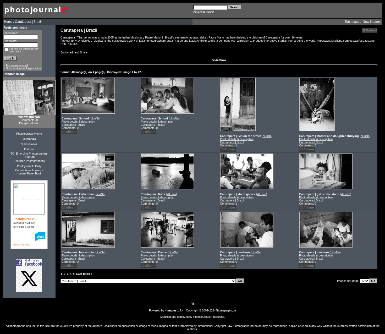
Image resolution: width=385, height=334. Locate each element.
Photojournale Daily (29, 166)
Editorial (29, 149)
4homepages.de (226, 310)
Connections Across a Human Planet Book (29, 172)
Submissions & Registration (23, 68)
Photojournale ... (25, 219)
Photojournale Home (29, 133)
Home (8, 22)
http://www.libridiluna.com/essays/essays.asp (346, 40)
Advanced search (203, 11)
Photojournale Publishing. (209, 316)
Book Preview (21, 244)
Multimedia (29, 138)
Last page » (84, 273)
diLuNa (95, 118)
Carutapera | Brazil (73, 124)
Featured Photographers (29, 160)
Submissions (29, 144)
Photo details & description (78, 121)
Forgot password (17, 65)
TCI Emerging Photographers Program (29, 155)
